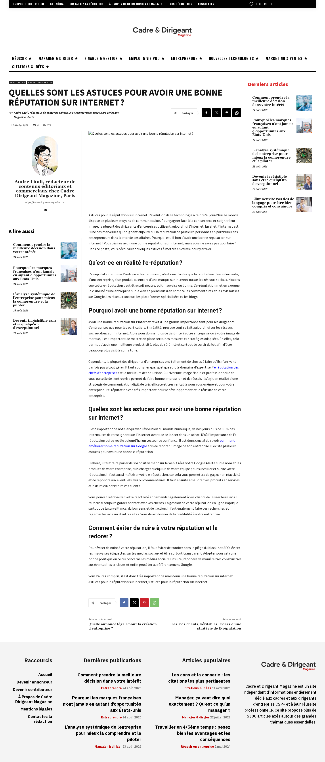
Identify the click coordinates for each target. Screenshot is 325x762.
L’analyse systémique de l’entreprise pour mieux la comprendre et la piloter (34, 299)
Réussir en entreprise (197, 747)
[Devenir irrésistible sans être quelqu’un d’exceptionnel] (69, 326)
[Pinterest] (226, 112)
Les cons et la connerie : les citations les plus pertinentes (199, 678)
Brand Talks (17, 82)
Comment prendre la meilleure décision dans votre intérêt (34, 248)
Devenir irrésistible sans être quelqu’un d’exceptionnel (34, 324)
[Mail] (45, 209)
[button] (261, 4)
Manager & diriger (108, 747)
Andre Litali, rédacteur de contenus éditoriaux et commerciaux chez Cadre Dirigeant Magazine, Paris (66, 115)
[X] (216, 112)
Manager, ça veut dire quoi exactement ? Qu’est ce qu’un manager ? (199, 704)
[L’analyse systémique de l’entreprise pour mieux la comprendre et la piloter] (69, 300)
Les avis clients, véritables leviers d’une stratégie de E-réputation (206, 626)
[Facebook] (206, 112)
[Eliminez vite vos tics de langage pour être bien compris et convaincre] (304, 204)
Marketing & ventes (40, 82)
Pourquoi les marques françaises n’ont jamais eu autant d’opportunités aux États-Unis (34, 273)
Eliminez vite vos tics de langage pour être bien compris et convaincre (273, 203)
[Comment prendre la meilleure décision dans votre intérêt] (69, 250)
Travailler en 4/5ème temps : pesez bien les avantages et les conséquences (192, 733)
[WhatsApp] (236, 112)
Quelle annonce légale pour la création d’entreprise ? (122, 626)
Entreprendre (111, 688)
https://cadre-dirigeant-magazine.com (45, 202)
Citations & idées (197, 688)
